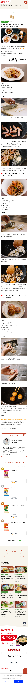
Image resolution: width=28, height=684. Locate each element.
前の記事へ (5, 556)
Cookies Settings (8, 681)
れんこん (10, 4)
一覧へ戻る (13, 552)
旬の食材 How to (5, 4)
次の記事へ (23, 556)
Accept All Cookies (18, 681)
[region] (14, 679)
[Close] (25, 675)
